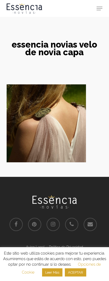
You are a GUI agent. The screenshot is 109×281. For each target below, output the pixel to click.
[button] (99, 8)
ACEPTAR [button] (75, 272)
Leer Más (52, 272)
